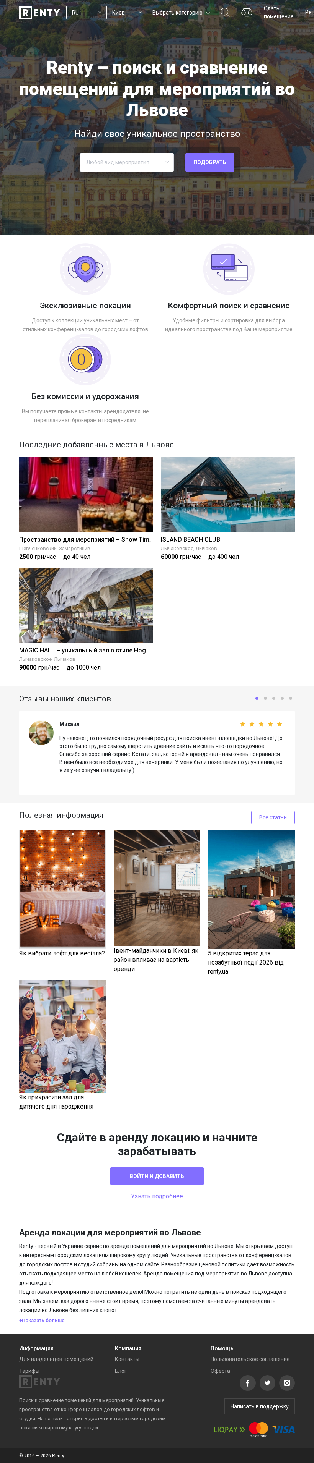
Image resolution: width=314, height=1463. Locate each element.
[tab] (157, 1320)
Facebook (248, 1383)
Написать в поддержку (260, 1406)
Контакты (127, 1359)
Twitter (267, 1383)
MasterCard (258, 1429)
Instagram (287, 1383)
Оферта (220, 1371)
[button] (180, 12)
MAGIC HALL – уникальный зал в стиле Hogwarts (90, 650)
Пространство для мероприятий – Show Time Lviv (92, 539)
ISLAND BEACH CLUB (190, 539)
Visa (283, 1429)
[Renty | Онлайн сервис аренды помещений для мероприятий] (39, 12)
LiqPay (229, 1429)
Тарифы (29, 1371)
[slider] (231, 724)
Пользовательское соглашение (250, 1359)
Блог (121, 1371)
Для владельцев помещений (56, 1359)
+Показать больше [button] (42, 1320)
